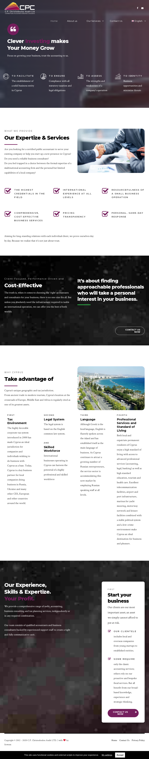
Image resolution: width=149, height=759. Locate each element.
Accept (120, 755)
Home (54, 21)
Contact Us (116, 21)
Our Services (93, 21)
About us (72, 21)
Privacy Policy (138, 740)
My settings (107, 755)
